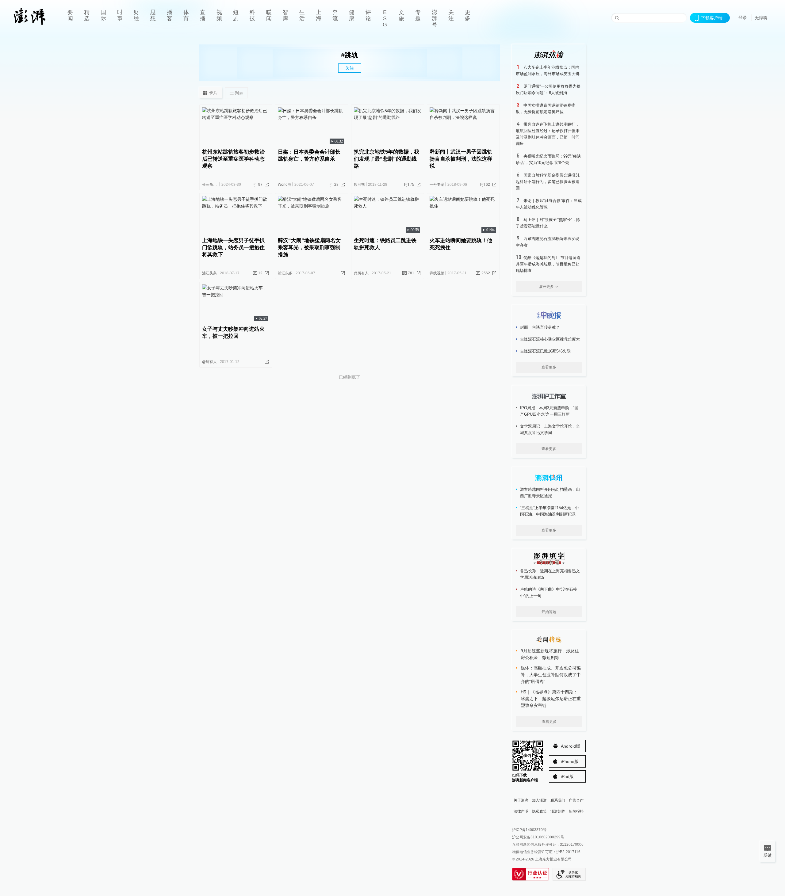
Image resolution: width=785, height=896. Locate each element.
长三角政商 (211, 184)
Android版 (570, 746)
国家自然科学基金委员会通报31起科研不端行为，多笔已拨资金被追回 (548, 181)
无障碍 (761, 17)
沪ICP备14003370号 (529, 830)
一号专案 (437, 184)
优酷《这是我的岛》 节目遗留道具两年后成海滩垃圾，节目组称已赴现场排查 (548, 264)
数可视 (359, 184)
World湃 (284, 184)
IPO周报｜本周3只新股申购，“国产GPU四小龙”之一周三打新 (549, 411)
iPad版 (567, 776)
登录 (742, 17)
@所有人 (361, 273)
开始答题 (549, 612)
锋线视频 (437, 273)
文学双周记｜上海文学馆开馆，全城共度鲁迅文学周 (550, 429)
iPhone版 (570, 761)
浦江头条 (209, 273)
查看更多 (549, 367)
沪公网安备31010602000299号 (538, 837)
